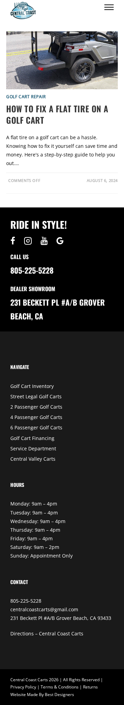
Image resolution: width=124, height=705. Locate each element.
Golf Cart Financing (32, 438)
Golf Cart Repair (26, 97)
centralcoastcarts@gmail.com (44, 609)
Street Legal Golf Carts (36, 396)
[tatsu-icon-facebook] (14, 241)
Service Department (33, 448)
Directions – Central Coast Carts (46, 633)
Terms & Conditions (60, 687)
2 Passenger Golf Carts (36, 406)
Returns (90, 687)
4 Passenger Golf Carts (36, 417)
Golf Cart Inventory (32, 386)
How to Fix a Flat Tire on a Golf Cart (57, 114)
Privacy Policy (23, 687)
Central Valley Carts (32, 459)
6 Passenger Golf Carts (36, 427)
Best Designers (59, 694)
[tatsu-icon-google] (60, 241)
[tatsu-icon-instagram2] (29, 241)
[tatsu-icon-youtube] (46, 241)
